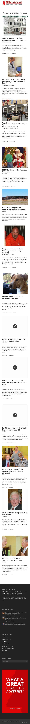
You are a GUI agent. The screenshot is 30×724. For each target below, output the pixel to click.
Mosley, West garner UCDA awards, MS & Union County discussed (13, 471)
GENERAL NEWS (5, 644)
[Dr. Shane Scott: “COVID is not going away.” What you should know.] (15, 66)
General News (11, 85)
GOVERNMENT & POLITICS (7, 646)
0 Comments (13, 53)
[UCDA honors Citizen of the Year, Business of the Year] (15, 545)
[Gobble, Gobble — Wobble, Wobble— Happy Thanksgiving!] (15, 25)
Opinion (10, 42)
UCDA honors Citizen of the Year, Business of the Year (12, 559)
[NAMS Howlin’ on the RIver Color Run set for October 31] (15, 415)
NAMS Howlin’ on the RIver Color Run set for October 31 (14, 429)
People (3, 474)
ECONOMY (4, 641)
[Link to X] (22, 722)
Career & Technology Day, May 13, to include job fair (14, 340)
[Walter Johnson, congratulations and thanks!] (15, 499)
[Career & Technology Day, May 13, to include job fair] (15, 326)
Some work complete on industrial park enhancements (14, 208)
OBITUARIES (4, 650)
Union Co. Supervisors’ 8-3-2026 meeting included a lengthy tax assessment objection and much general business (15, 618)
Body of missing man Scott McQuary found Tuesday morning (12, 251)
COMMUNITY (4, 637)
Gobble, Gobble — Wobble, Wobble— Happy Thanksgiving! (14, 39)
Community (4, 516)
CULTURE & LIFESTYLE (6, 639)
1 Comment (13, 398)
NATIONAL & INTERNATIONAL (8, 648)
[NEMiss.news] (12, 3)
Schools (4, 431)
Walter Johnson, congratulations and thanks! (15, 514)
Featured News (5, 42)
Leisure (3, 300)
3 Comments (11, 529)
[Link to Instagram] (27, 722)
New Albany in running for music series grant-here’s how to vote (14, 382)
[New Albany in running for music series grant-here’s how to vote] (15, 367)
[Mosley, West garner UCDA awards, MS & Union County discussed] (15, 456)
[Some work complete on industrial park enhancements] (15, 197)
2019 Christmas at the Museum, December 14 (14, 171)
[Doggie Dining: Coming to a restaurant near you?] (15, 283)
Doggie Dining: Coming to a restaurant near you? (12, 297)
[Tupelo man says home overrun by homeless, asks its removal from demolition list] (15, 110)
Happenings (4, 173)
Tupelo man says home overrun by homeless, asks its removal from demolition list (14, 125)
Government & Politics (13, 128)
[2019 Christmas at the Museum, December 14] (15, 157)
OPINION (4, 653)
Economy (4, 211)
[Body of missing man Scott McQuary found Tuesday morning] (15, 236)
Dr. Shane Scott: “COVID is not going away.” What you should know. (14, 82)
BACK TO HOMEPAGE (18, 721)
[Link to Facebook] (25, 722)
